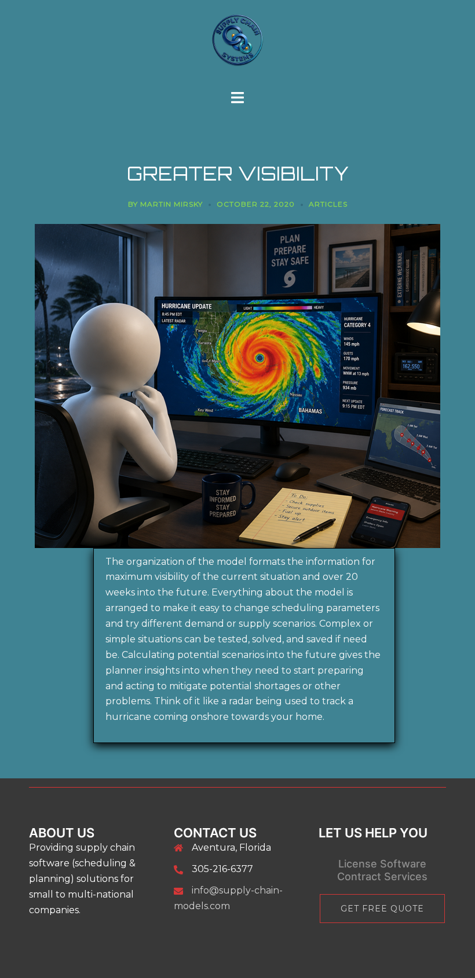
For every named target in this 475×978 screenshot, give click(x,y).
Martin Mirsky (171, 204)
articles (328, 204)
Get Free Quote (382, 908)
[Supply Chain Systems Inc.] (237, 44)
